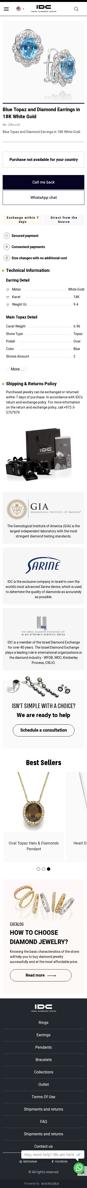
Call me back (43, 182)
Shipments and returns (43, 1109)
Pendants (43, 1047)
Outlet (43, 1085)
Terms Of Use (43, 1097)
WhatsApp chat (43, 198)
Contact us (43, 1146)
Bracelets (44, 1060)
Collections (43, 1072)
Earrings (43, 1035)
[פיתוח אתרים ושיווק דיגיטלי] (52, 1184)
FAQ (43, 1122)
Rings (43, 1023)
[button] (48, 869)
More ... (17, 369)
